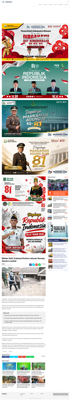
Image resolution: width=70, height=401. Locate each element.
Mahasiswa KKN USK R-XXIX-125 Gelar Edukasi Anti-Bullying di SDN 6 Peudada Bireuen (60, 267)
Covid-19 (66, 4)
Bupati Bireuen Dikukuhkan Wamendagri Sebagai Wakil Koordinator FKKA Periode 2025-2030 (60, 261)
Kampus (42, 393)
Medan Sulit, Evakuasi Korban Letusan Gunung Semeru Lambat (23, 259)
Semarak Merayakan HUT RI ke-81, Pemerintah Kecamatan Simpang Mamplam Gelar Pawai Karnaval (60, 211)
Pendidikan (60, 4)
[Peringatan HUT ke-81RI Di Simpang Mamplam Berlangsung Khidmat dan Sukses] (50, 218)
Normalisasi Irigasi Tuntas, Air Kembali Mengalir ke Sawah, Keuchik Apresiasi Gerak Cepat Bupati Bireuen (60, 205)
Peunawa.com (4, 255)
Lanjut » (65, 270)
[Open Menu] (1, 1)
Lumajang (10, 255)
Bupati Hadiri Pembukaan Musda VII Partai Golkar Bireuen (60, 244)
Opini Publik (22, 393)
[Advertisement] (35, 13)
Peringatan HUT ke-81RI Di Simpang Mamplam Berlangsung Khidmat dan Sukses (60, 217)
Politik (55, 4)
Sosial (21, 394)
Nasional (50, 4)
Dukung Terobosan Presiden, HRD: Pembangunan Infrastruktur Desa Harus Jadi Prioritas (21, 315)
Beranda (40, 4)
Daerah (45, 4)
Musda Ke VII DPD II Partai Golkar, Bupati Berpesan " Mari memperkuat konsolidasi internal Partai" (60, 199)
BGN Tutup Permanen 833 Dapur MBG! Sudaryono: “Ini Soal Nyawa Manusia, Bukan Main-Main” (23, 318)
